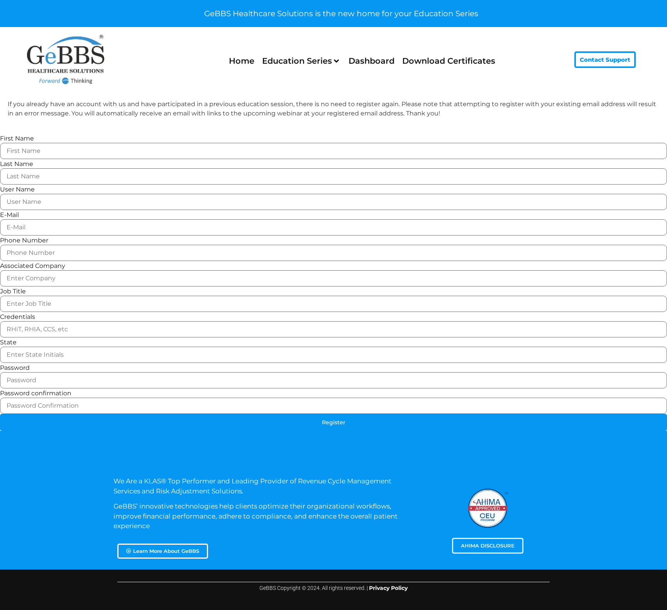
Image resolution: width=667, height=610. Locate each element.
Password (15, 368)
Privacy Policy (388, 588)
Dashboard (371, 61)
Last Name (16, 164)
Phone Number (24, 240)
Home (241, 61)
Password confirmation (35, 393)
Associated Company (32, 266)
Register (333, 422)
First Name (17, 139)
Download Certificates (448, 61)
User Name (17, 189)
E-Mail (9, 215)
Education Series (297, 61)
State (8, 342)
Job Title (13, 291)
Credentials (17, 317)
